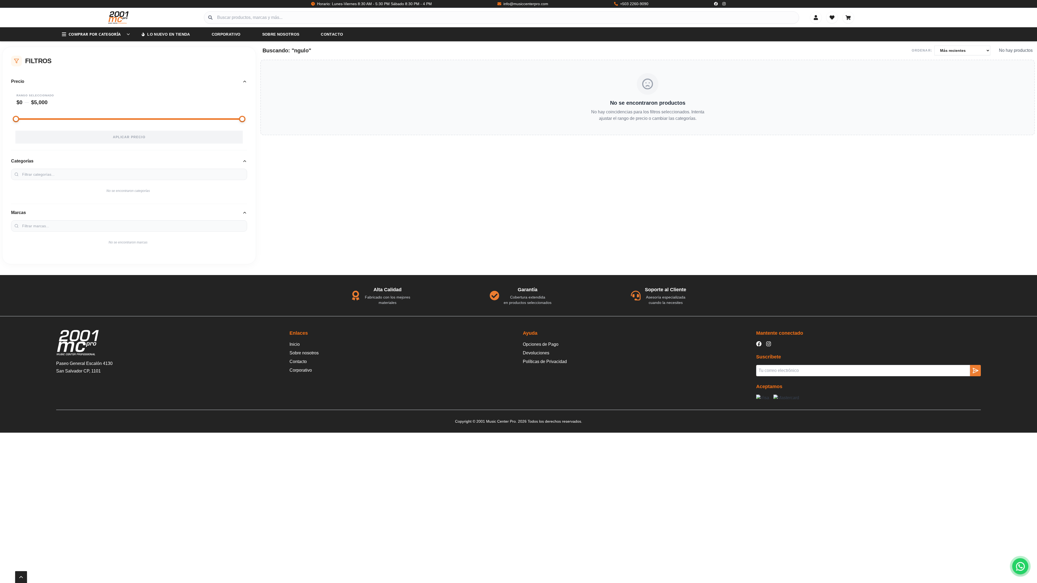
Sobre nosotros (280, 34)
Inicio (294, 344)
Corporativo (226, 34)
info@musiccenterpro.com (525, 4)
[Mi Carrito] (848, 17)
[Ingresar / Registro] (816, 17)
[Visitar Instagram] (724, 4)
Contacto (332, 34)
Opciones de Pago (540, 344)
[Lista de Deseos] (832, 17)
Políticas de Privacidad (545, 361)
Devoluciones (536, 353)
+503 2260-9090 (634, 4)
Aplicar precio (129, 137)
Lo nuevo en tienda (168, 34)
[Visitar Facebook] (716, 4)
